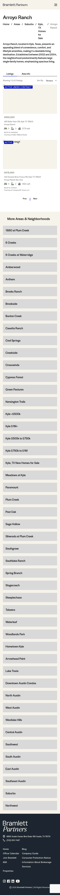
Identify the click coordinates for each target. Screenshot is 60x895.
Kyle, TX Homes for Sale (42, 31)
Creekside (11, 353)
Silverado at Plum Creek (19, 536)
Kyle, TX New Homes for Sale (22, 463)
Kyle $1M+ (12, 426)
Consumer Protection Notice (36, 858)
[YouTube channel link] (18, 881)
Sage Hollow (13, 524)
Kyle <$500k (13, 414)
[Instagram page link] (4, 881)
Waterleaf (11, 622)
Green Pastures (15, 389)
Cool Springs (13, 340)
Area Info (26, 73)
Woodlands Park (15, 634)
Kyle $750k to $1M (17, 451)
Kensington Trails (15, 402)
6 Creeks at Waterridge (19, 255)
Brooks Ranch (14, 291)
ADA (5, 862)
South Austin (13, 756)
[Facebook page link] (8, 881)
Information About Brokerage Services (36, 864)
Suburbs (29, 24)
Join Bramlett (9, 858)
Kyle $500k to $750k (18, 438)
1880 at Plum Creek (17, 230)
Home (6, 24)
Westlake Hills (14, 720)
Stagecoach (13, 585)
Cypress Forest (14, 377)
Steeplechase (14, 597)
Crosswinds (12, 365)
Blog (24, 849)
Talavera (10, 610)
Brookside (11, 304)
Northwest (12, 805)
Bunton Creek (14, 316)
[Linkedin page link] (12, 881)
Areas (17, 24)
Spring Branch (14, 573)
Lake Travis (12, 671)
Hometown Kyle (15, 646)
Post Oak (11, 512)
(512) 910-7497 (13, 840)
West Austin (13, 708)
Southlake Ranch (15, 561)
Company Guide (30, 853)
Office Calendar (11, 853)
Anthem (10, 279)
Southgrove (12, 548)
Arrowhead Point (15, 659)
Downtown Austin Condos (21, 683)
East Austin (12, 769)
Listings (10, 73)
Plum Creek (12, 499)
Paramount (12, 487)
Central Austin (14, 732)
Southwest (12, 744)
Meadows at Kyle (16, 475)
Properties (8, 871)
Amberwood (13, 267)
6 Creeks (11, 242)
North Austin (13, 695)
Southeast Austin (16, 781)
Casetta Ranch (14, 328)
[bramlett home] (15, 5)
